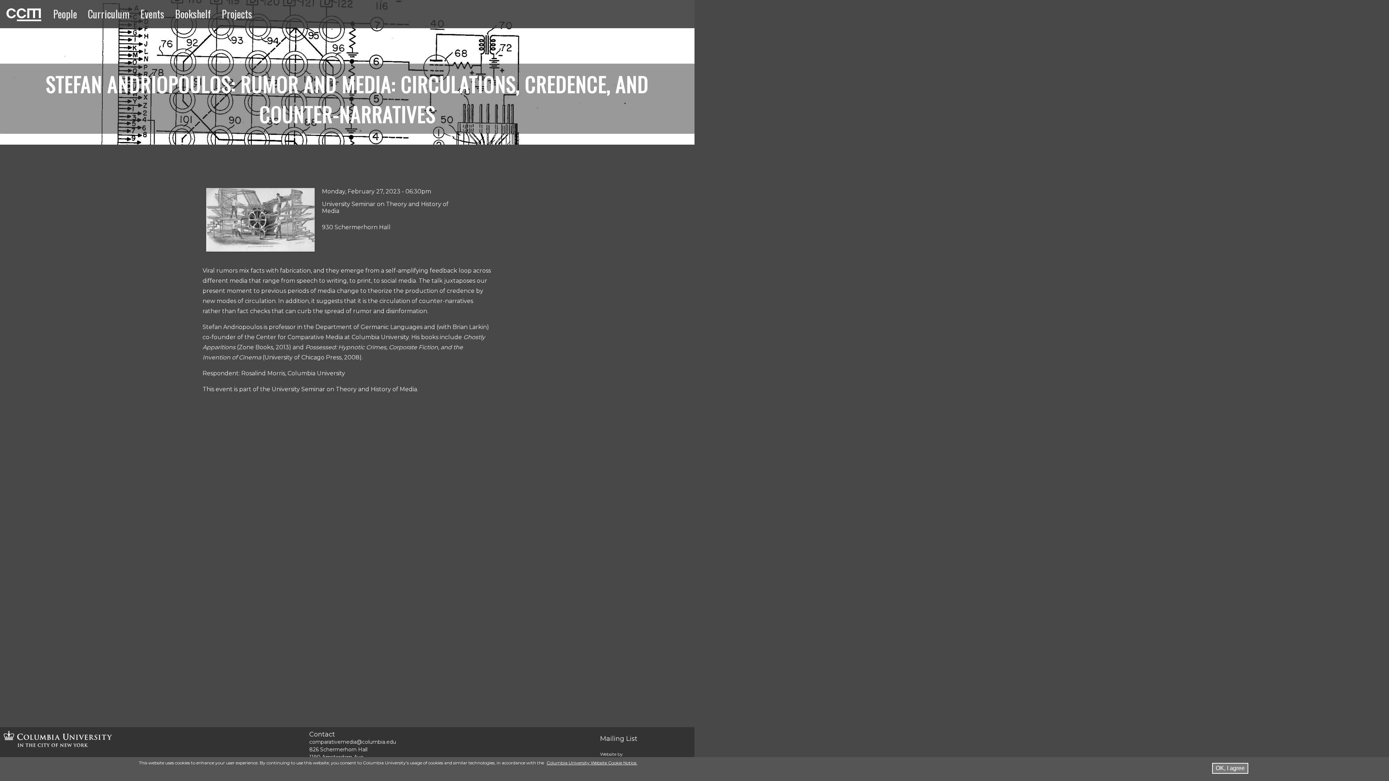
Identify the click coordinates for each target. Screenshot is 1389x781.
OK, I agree (1230, 768)
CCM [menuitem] (13, 14)
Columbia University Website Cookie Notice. (592, 762)
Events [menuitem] (152, 14)
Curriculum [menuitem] (108, 14)
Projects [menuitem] (237, 14)
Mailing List (618, 739)
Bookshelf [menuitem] (193, 14)
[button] (260, 249)
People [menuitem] (65, 14)
